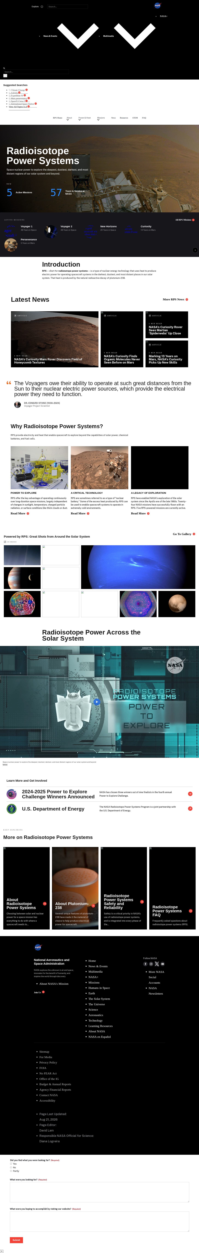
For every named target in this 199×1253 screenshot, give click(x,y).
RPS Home (57, 118)
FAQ (144, 118)
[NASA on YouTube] (162, 964)
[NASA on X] (157, 964)
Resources (124, 118)
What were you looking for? (28, 1180)
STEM (135, 118)
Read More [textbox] (18, 513)
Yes (15, 1164)
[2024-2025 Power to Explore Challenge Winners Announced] (190, 794)
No (14, 1167)
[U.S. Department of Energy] (190, 808)
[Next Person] (195, 250)
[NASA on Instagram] (151, 964)
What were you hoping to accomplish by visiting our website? (45, 1209)
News (113, 118)
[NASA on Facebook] (145, 964)
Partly (16, 1171)
